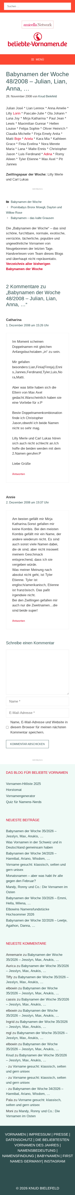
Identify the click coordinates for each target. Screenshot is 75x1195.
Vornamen (15, 1134)
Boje (17, 139)
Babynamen (48, 1156)
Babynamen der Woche (26, 201)
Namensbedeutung (37, 1151)
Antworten (18, 474)
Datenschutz (19, 1140)
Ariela (28, 139)
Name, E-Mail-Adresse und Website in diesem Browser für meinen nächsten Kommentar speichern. (39, 727)
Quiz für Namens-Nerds (24, 802)
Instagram (54, 1161)
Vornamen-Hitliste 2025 (23, 784)
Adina (48, 154)
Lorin (16, 113)
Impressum (40, 1134)
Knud (10, 1055)
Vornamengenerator (20, 796)
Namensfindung (18, 1156)
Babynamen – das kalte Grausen (32, 218)
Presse (61, 1134)
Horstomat (14, 790)
